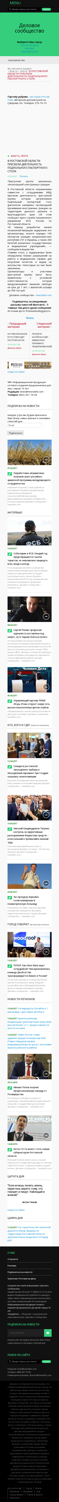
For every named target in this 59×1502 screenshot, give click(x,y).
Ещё (38, 1491)
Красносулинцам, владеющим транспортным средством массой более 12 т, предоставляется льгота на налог (29, 1023)
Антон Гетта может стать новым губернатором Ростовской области (28, 1152)
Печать (24, 176)
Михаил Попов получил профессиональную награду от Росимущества (27, 1091)
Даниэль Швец (14, 348)
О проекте (13, 1259)
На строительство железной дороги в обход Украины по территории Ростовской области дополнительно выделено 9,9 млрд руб (29, 1234)
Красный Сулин (29, 51)
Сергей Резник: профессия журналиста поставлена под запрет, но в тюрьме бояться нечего (27, 633)
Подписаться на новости (20, 1272)
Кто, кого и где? (15, 1488)
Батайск (29, 48)
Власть (14, 71)
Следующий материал (44, 325)
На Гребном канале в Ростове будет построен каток (17, 337)
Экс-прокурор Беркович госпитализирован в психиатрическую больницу (23, 900)
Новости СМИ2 (16, 371)
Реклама (12, 1265)
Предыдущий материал (17, 325)
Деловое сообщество (29, 28)
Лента (23, 71)
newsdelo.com (44, 295)
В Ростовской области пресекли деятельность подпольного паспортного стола (27, 166)
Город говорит (16, 1494)
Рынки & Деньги (35, 1494)
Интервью (28, 1491)
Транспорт (15, 1497)
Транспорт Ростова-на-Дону (22, 1278)
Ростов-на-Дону (29, 45)
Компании (14, 1491)
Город (29, 1488)
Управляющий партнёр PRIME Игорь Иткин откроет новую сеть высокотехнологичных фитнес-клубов (29, 704)
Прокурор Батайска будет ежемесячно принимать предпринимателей (42, 340)
